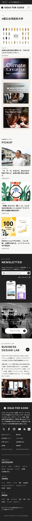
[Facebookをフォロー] (9, 429)
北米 (28, 499)
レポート (24, 466)
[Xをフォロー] (4, 429)
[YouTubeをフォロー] (19, 429)
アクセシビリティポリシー (23, 449)
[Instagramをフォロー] (14, 429)
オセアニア (16, 502)
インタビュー (17, 466)
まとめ (3, 469)
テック (15, 483)
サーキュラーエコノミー (8, 485)
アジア (3, 499)
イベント (17, 469)
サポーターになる (15, 331)
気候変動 (25, 483)
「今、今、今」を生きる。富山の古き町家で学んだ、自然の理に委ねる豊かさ (15, 173)
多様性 (3, 488)
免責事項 (18, 445)
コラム (10, 466)
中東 (24, 499)
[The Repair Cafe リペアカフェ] (16, 127)
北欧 (20, 499)
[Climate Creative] (16, 79)
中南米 (3, 502)
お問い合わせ (5, 442)
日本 (8, 499)
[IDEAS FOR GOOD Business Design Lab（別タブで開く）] (16, 103)
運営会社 (18, 434)
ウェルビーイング (21, 485)
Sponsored (10, 469)
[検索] (29, 7)
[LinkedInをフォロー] (29, 429)
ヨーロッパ (14, 499)
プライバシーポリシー (7, 449)
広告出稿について (6, 438)
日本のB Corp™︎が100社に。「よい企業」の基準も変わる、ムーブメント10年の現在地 (15, 243)
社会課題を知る (20, 442)
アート (3, 483)
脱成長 (8, 488)
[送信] (28, 273)
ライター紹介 (19, 438)
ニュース (4, 466)
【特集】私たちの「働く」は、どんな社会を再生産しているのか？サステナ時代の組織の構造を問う (15, 208)
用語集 (3, 445)
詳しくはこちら (23, 277)
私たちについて (6, 434)
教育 (20, 483)
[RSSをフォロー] (24, 429)
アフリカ (9, 502)
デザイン (9, 483)
